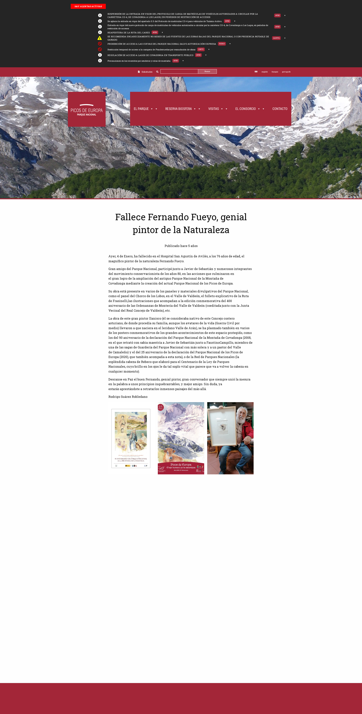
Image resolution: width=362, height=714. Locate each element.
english (265, 72)
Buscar (207, 71)
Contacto (280, 109)
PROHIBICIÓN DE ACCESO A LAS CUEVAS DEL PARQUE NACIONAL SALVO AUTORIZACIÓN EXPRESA (161, 43)
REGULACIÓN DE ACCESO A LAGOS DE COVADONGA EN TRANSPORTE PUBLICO (150, 55)
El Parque (141, 109)
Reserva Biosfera (178, 109)
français (275, 72)
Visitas (213, 109)
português (286, 72)
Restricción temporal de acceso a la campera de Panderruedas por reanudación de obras (151, 49)
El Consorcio (245, 109)
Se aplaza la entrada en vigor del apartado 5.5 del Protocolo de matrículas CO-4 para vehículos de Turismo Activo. (164, 21)
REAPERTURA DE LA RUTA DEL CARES (128, 32)
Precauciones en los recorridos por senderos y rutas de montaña (138, 60)
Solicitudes (147, 71)
